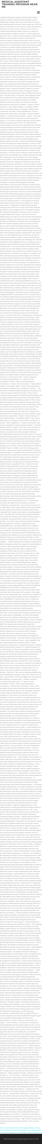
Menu (38, 12)
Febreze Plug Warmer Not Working (25, 1130)
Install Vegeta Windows (26, 1128)
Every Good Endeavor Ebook (9, 1128)
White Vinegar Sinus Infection (32, 1132)
